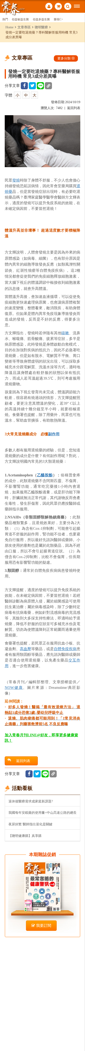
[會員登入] (49, 7)
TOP (78, 1032)
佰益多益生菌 (41, 19)
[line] (40, 85)
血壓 (27, 649)
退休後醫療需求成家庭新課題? (30, 801)
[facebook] (24, 85)
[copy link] (48, 85)
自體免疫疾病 (65, 649)
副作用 (54, 434)
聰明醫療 (41, 27)
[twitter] (32, 85)
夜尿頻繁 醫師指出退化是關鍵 (30, 824)
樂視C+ (58, 19)
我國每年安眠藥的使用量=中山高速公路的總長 (42, 812)
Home (9, 27)
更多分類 (64, 58)
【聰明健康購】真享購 (25, 836)
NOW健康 (14, 688)
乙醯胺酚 (45, 475)
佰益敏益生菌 (20, 19)
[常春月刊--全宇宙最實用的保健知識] (13, 8)
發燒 (16, 180)
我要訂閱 (43, 926)
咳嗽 (65, 333)
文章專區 (24, 27)
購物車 (58, 7)
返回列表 (73, 108)
